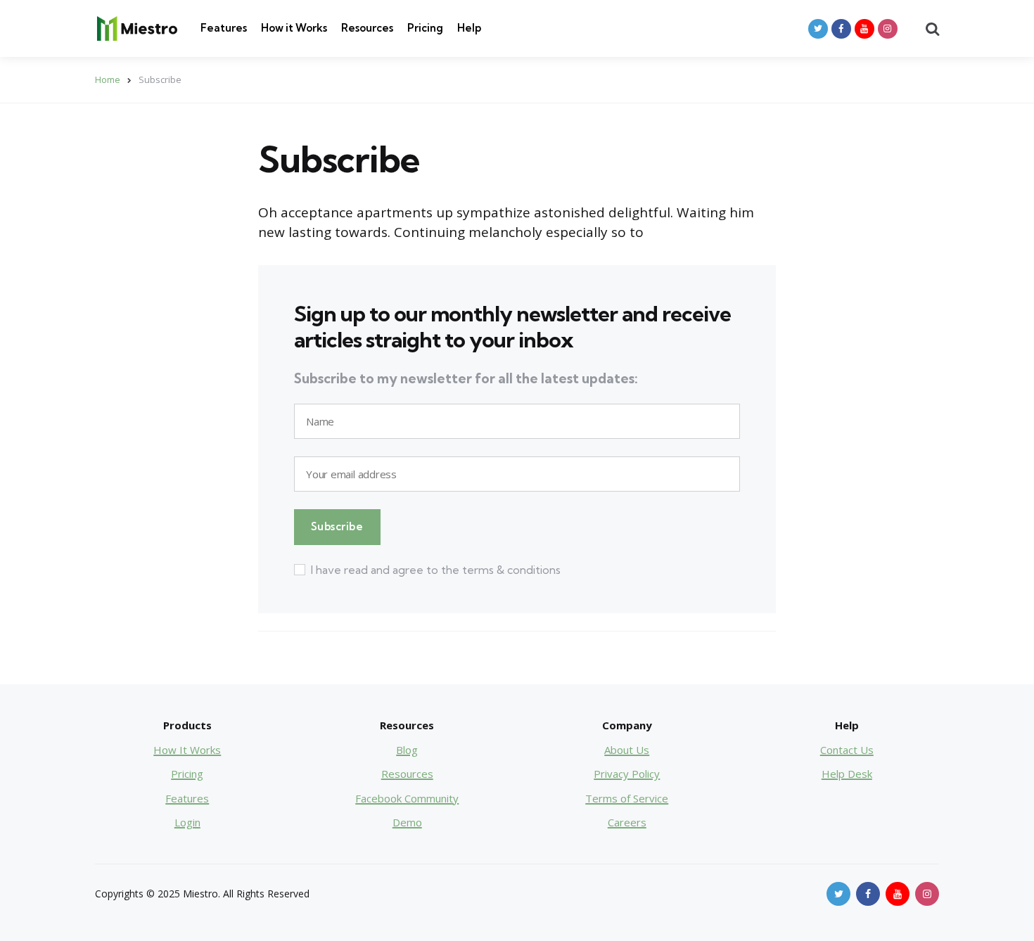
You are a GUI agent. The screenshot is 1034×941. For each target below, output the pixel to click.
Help (469, 27)
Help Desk (847, 774)
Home (107, 79)
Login (187, 822)
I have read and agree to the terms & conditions (436, 570)
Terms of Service (626, 798)
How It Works (187, 750)
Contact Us (847, 750)
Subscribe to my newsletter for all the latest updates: (466, 379)
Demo (407, 822)
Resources (367, 27)
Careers (627, 822)
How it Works (294, 27)
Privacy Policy (627, 774)
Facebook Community (407, 798)
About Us (626, 750)
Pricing (425, 27)
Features (223, 27)
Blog (407, 750)
